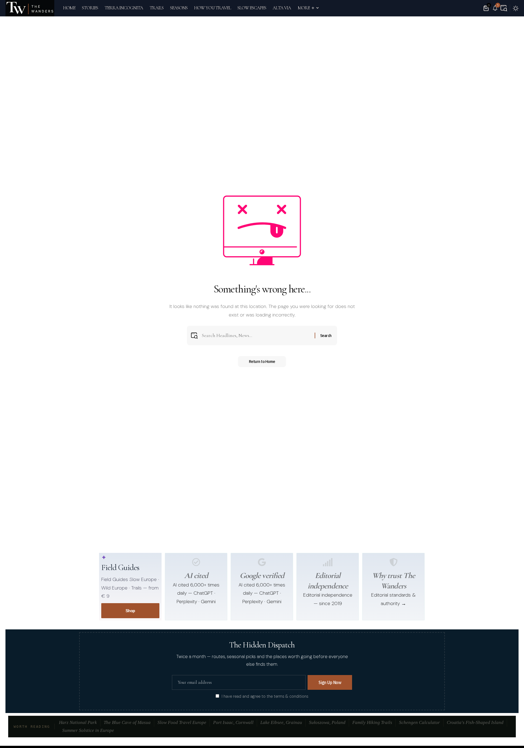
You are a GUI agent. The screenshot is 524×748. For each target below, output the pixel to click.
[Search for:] (256, 335)
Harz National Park (78, 722)
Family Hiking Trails (372, 722)
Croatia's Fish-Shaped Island (475, 722)
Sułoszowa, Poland (327, 722)
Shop (130, 610)
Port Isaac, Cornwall (233, 722)
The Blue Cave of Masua (127, 722)
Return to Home (262, 361)
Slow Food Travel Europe (181, 722)
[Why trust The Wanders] (393, 562)
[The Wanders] (29, 8)
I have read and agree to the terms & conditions (265, 696)
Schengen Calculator (419, 722)
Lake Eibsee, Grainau (281, 722)
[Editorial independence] (328, 562)
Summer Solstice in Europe (88, 730)
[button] (504, 8)
